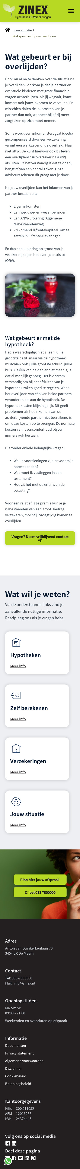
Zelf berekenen (29, 708)
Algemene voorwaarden (24, 1060)
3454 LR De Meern (19, 953)
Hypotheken (25, 655)
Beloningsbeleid (18, 1083)
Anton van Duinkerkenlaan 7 (28, 948)
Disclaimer (13, 1068)
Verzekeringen (28, 761)
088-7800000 (22, 977)
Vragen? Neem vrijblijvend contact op (40, 538)
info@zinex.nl (24, 983)
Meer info (18, 665)
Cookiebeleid (15, 1075)
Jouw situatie (22, 30)
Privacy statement (19, 1053)
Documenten (15, 1045)
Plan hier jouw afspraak (40, 879)
